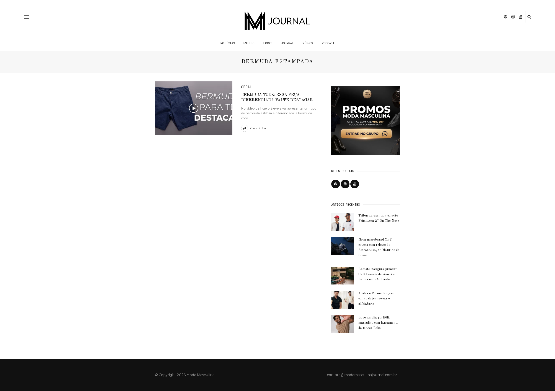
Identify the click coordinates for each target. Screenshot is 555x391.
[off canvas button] (26, 16)
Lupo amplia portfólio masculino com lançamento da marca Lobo (378, 323)
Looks (268, 43)
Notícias (227, 43)
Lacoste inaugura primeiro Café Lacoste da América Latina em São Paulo (377, 274)
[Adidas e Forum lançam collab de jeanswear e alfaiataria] (342, 299)
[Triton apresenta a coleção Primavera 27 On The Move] (342, 222)
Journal (287, 43)
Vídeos (307, 43)
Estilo (249, 43)
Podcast (328, 43)
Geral (246, 86)
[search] (529, 16)
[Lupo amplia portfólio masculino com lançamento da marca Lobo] (342, 324)
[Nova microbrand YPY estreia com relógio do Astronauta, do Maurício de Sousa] (342, 246)
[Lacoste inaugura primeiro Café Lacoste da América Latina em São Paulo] (342, 275)
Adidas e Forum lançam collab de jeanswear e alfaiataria (376, 298)
